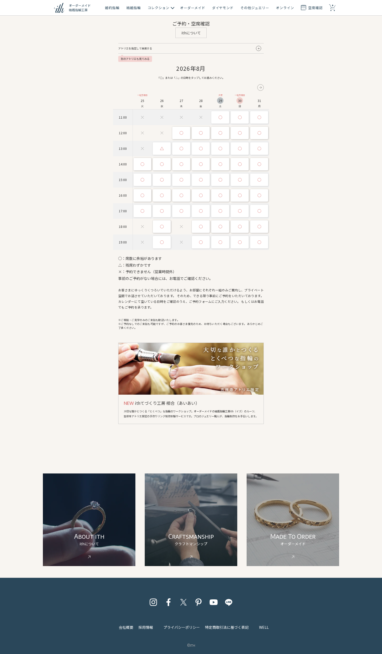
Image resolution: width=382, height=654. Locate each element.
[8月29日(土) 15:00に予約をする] (220, 180)
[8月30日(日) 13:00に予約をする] (240, 148)
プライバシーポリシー (181, 627)
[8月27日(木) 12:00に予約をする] (181, 133)
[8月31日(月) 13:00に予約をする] (259, 148)
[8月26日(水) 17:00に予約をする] (162, 211)
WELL (264, 627)
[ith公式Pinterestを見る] (198, 602)
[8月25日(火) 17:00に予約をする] (143, 211)
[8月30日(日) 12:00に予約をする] (240, 133)
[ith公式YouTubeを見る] (213, 602)
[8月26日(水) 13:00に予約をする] (162, 148)
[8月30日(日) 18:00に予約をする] (240, 226)
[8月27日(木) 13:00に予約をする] (181, 148)
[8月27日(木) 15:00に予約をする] (181, 180)
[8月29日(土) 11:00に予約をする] (220, 117)
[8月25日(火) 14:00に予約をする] (143, 164)
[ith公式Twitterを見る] (183, 602)
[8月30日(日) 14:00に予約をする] (240, 164)
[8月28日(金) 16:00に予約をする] (201, 195)
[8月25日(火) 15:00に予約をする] (143, 180)
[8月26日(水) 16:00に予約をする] (162, 195)
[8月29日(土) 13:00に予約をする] (220, 148)
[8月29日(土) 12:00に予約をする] (220, 133)
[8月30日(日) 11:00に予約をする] (240, 117)
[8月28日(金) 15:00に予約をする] (201, 180)
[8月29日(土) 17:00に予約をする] (220, 211)
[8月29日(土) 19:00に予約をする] (220, 242)
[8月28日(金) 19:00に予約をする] (201, 242)
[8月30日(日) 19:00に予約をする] (240, 242)
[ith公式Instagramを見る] (153, 602)
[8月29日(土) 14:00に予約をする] (220, 164)
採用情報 (146, 627)
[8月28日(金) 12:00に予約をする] (201, 133)
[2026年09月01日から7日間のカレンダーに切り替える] (260, 87)
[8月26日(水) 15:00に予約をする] (162, 180)
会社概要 (126, 627)
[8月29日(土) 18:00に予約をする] (220, 226)
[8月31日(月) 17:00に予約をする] (259, 211)
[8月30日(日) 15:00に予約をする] (240, 180)
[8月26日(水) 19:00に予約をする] (162, 242)
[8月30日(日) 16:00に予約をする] (240, 195)
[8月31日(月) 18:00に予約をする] (259, 226)
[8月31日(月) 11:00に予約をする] (259, 117)
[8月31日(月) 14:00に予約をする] (259, 164)
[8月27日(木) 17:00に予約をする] (181, 211)
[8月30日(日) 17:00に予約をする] (240, 211)
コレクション (158, 7)
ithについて (191, 32)
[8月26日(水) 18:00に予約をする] (162, 226)
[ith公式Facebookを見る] (168, 602)
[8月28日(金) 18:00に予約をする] (201, 226)
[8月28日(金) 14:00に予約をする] (201, 164)
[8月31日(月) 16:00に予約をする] (259, 195)
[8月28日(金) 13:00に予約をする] (201, 148)
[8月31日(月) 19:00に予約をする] (259, 242)
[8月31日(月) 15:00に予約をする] (259, 180)
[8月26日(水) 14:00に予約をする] (162, 164)
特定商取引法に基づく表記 (227, 627)
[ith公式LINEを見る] (228, 602)
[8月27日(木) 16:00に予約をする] (181, 195)
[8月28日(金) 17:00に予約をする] (201, 211)
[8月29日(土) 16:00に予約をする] (220, 195)
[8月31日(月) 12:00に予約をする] (259, 133)
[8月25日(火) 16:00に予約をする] (143, 195)
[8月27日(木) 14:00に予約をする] (181, 164)
